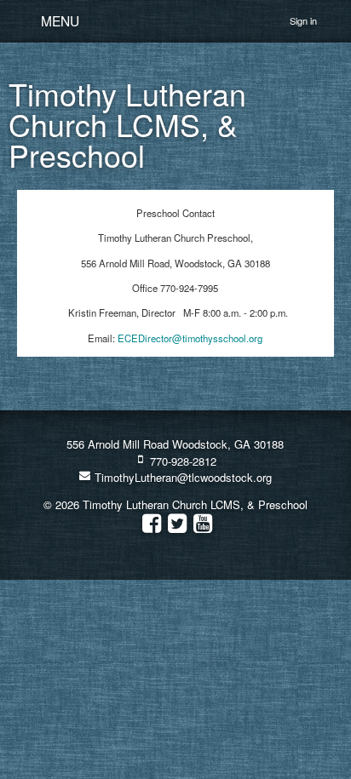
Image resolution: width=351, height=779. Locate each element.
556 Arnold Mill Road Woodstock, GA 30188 (175, 444)
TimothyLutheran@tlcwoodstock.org (181, 477)
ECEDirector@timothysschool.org (190, 338)
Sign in (303, 20)
